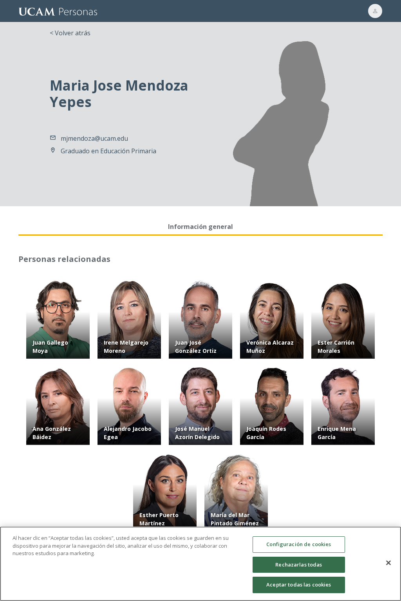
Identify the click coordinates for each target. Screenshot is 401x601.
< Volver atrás (70, 33)
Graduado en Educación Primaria (108, 151)
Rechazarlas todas (298, 564)
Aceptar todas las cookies (298, 584)
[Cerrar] (388, 563)
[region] (200, 564)
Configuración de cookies (298, 544)
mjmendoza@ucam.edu (94, 138)
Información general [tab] (200, 226)
